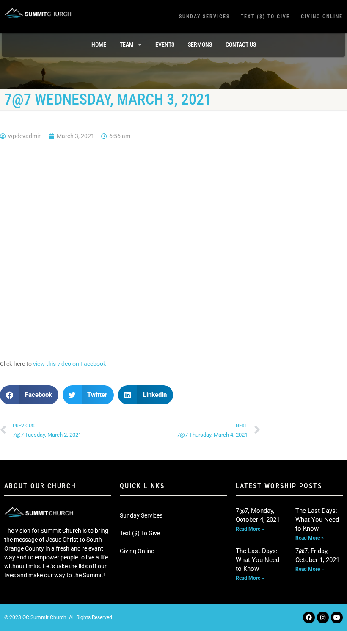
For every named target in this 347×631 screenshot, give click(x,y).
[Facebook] (309, 617)
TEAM (127, 44)
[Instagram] (323, 617)
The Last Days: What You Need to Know (317, 519)
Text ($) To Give (265, 16)
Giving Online (322, 16)
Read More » (250, 529)
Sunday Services (204, 16)
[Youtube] (337, 617)
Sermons (200, 44)
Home (98, 44)
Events (164, 44)
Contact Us (241, 44)
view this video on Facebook (69, 363)
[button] (29, 394)
